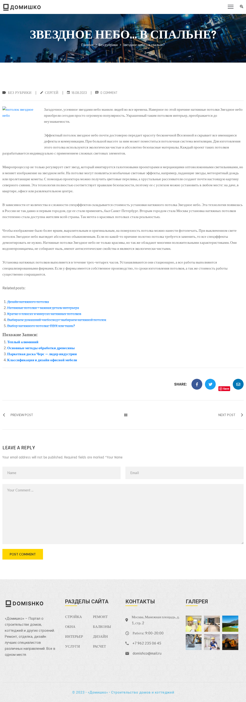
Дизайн (100, 636)
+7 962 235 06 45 (146, 643)
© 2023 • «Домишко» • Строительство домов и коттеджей (123, 692)
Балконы (102, 627)
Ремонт (100, 617)
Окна (70, 627)
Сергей (51, 92)
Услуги (72, 646)
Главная (87, 44)
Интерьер (74, 636)
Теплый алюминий (22, 342)
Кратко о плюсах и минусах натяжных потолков (44, 313)
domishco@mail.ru (147, 653)
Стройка (73, 617)
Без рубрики (108, 44)
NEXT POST (226, 415)
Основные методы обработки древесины (41, 348)
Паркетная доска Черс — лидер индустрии (42, 354)
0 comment (108, 92)
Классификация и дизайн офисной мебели (42, 360)
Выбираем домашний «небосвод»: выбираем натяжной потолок (56, 319)
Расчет (99, 646)
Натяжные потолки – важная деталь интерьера (43, 307)
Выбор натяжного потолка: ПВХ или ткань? (41, 325)
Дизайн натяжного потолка (28, 301)
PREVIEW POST (22, 415)
